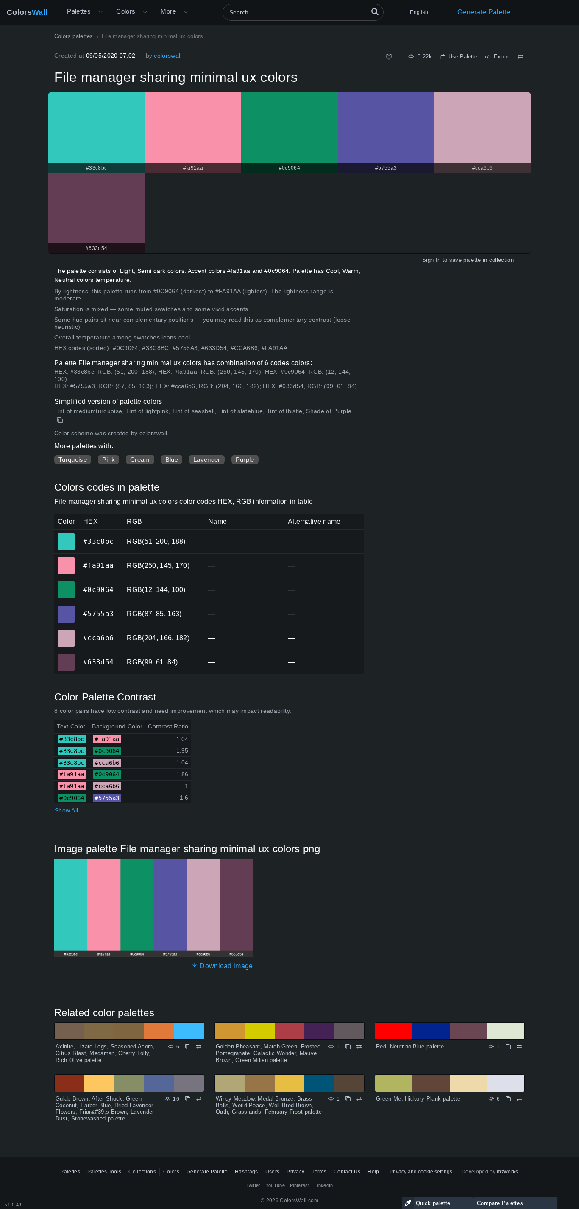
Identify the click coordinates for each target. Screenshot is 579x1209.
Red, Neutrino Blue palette (410, 1046)
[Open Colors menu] (145, 12)
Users (272, 1172)
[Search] (375, 12)
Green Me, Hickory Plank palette (418, 1098)
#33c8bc (66, 536)
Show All (66, 810)
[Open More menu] (100, 12)
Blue (171, 459)
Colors (27, 12)
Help (373, 1172)
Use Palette (461, 56)
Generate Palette (483, 12)
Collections (142, 1172)
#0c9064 (66, 584)
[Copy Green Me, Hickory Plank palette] (508, 1099)
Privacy (295, 1172)
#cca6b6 (66, 632)
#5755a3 (66, 608)
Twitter (253, 1185)
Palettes (79, 11)
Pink (108, 459)
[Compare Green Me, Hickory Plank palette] (519, 1099)
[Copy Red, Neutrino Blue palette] (508, 1047)
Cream (140, 459)
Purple (245, 459)
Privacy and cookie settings (421, 1172)
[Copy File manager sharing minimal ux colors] (61, 420)
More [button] (168, 11)
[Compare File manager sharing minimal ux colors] (520, 56)
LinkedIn (324, 1185)
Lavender (206, 459)
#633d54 (66, 656)
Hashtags (246, 1172)
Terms (319, 1172)
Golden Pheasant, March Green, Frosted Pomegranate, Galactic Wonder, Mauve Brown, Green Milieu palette (268, 1053)
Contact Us (347, 1172)
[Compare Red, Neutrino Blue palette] (519, 1047)
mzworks (507, 1172)
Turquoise (72, 459)
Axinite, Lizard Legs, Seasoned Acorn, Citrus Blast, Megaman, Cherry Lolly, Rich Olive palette (105, 1053)
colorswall (167, 55)
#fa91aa (66, 560)
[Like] (389, 57)
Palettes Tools (104, 1172)
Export (500, 56)
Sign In (431, 260)
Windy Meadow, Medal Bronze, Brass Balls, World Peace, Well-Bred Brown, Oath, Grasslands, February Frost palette (269, 1105)
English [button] (419, 12)
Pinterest (299, 1185)
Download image (225, 966)
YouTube (275, 1185)
